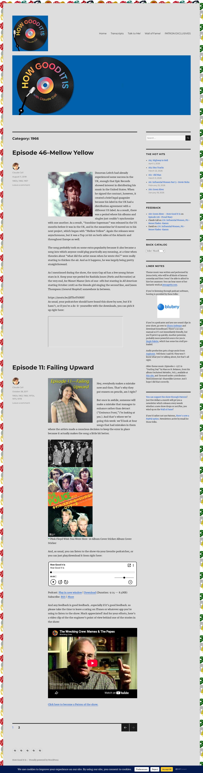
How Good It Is (19, 760)
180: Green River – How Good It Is (164, 214)
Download (90, 592)
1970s (31, 395)
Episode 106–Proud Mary (160, 217)
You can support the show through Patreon (166, 397)
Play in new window (70, 592)
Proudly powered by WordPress (44, 760)
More (71, 596)
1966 (21, 181)
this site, (150, 375)
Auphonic (150, 354)
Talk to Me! (134, 33)
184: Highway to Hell (158, 160)
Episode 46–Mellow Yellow (53, 152)
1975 (14, 399)
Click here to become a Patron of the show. (73, 704)
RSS (63, 596)
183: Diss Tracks (156, 167)
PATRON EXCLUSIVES (178, 33)
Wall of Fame (167, 409)
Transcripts (117, 33)
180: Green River (156, 189)
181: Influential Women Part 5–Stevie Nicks (168, 182)
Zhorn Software (174, 326)
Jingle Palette (152, 341)
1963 (21, 395)
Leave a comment (21, 185)
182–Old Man (154, 175)
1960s (15, 181)
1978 (19, 399)
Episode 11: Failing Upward (53, 367)
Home (103, 33)
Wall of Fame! (153, 33)
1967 (26, 181)
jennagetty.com (169, 285)
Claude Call (17, 172)
